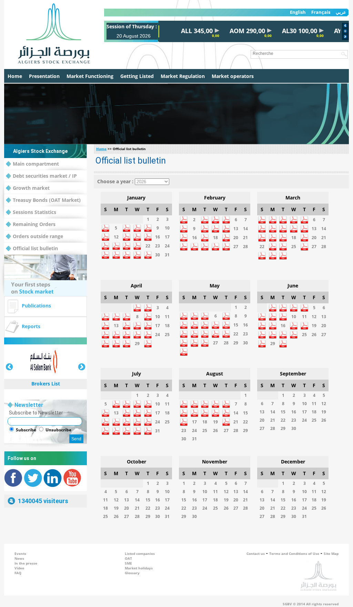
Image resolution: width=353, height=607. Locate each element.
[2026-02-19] (226, 240)
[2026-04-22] (137, 337)
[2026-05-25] (194, 345)
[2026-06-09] (283, 319)
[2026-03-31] (283, 258)
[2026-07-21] (126, 424)
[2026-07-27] (116, 433)
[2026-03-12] (304, 231)
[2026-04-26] (105, 346)
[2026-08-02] (184, 406)
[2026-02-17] (205, 240)
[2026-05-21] (226, 336)
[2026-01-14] (137, 239)
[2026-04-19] (105, 337)
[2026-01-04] (105, 230)
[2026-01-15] (148, 239)
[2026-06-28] (262, 346)
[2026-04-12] (105, 328)
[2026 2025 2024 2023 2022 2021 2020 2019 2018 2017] (152, 181)
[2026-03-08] (262, 231)
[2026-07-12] (105, 415)
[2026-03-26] (304, 249)
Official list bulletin (35, 248)
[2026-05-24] (184, 345)
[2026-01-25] (105, 257)
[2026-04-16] (148, 328)
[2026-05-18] (194, 336)
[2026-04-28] (126, 346)
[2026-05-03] (184, 318)
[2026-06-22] (273, 337)
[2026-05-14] (226, 327)
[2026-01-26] (116, 257)
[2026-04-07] (126, 319)
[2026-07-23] (148, 424)
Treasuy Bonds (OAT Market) (47, 200)
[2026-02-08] (184, 231)
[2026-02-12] (226, 231)
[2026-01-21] (137, 248)
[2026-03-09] (273, 231)
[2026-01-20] (126, 248)
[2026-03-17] (283, 240)
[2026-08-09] (184, 415)
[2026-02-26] (226, 249)
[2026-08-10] (194, 415)
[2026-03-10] (283, 231)
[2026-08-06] (226, 406)
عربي (341, 12)
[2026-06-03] (294, 310)
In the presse (25, 563)
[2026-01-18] (105, 248)
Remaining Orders (34, 224)
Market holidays (139, 568)
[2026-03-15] (262, 240)
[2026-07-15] (137, 415)
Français (320, 12)
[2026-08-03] (194, 406)
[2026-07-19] (105, 424)
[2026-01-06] (126, 230)
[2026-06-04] (304, 310)
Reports (31, 326)
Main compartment (36, 163)
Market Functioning (90, 76)
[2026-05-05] (205, 318)
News (19, 558)
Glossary (132, 572)
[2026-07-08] (137, 406)
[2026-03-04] (294, 222)
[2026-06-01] (273, 310)
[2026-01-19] (116, 248)
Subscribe (26, 430)
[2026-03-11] (294, 231)
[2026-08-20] (226, 424)
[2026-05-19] (205, 336)
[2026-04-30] (148, 346)
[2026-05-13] (215, 327)
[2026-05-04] (194, 318)
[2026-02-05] (226, 222)
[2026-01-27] (126, 257)
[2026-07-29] (137, 433)
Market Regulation (183, 76)
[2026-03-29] (262, 258)
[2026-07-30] (148, 433)
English (298, 12)
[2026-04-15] (137, 328)
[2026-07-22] (137, 424)
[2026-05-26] (205, 345)
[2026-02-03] (205, 222)
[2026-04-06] (116, 319)
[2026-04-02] (148, 310)
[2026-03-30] (273, 258)
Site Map (331, 553)
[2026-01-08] (148, 230)
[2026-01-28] (137, 257)
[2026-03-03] (283, 222)
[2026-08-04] (205, 406)
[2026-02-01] (184, 222)
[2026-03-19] (304, 240)
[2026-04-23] (148, 337)
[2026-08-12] (215, 415)
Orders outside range (38, 236)
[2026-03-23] (273, 249)
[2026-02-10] (205, 231)
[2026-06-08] (273, 319)
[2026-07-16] (148, 415)
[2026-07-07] (126, 406)
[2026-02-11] (215, 231)
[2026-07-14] (126, 415)
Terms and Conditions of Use (294, 553)
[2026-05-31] (184, 354)
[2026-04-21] (126, 337)
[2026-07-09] (148, 406)
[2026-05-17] (184, 336)
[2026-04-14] (126, 328)
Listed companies (140, 553)
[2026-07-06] (116, 406)
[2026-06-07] (262, 319)
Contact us (255, 553)
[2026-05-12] (205, 327)
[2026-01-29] (148, 257)
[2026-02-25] (215, 249)
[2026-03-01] (262, 222)
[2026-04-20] (116, 337)
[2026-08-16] (184, 424)
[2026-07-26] (105, 433)
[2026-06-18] (304, 328)
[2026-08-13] (226, 415)
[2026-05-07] (226, 318)
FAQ (17, 572)
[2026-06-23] (283, 337)
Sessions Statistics (34, 212)
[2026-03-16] (273, 240)
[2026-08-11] (205, 415)
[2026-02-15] (184, 240)
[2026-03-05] (304, 222)
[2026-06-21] (262, 337)
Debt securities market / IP (45, 176)
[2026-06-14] (262, 328)
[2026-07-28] (126, 433)
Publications (36, 305)
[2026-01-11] (105, 239)
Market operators (233, 76)
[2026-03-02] (273, 222)
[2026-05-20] (215, 336)
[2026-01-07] (137, 230)
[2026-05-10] (184, 327)
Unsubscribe (58, 430)
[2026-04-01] (137, 310)
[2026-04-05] (105, 319)
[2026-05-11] (194, 327)
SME (128, 563)
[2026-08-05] (215, 406)
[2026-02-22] (184, 249)
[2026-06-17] (294, 328)
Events (20, 553)
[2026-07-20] (116, 424)
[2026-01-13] (126, 239)
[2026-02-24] (205, 249)
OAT (128, 558)
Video (19, 568)
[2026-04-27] (116, 346)
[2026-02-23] (194, 249)
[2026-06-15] (273, 328)
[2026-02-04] (215, 222)
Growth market (31, 188)
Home (15, 76)
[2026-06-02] (283, 310)
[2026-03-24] (283, 249)
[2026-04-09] (148, 319)
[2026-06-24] (294, 337)
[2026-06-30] (283, 346)
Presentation (44, 76)
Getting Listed (137, 76)
